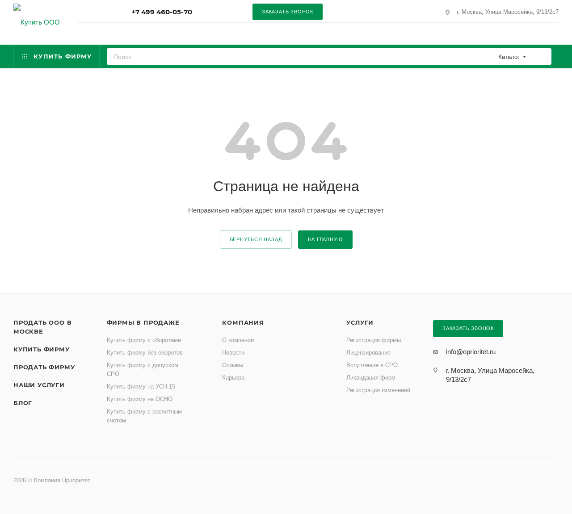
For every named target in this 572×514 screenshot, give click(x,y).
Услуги (360, 322)
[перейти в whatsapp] (354, 11)
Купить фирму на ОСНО (139, 399)
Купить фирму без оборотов (145, 352)
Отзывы (232, 365)
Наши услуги (39, 385)
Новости (233, 352)
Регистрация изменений (378, 390)
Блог (22, 402)
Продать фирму (44, 367)
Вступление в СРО (372, 365)
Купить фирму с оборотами (144, 340)
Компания (243, 322)
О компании (238, 340)
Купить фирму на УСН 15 (141, 386)
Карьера (233, 377)
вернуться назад (256, 239)
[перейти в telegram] (385, 11)
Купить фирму (41, 349)
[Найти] (541, 56)
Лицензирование (368, 352)
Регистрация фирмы (373, 340)
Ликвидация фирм (370, 377)
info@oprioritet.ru (471, 351)
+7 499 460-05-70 (161, 12)
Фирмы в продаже (143, 322)
